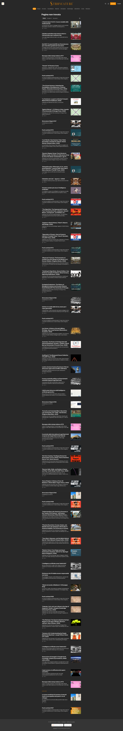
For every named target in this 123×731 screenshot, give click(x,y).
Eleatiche (57, 8)
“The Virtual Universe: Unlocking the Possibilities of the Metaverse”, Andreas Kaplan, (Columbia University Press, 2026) (54, 87)
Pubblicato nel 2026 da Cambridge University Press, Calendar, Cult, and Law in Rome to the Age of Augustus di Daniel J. (55, 612)
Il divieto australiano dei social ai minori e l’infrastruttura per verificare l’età (54, 34)
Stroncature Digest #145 (49, 402)
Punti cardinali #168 (48, 596)
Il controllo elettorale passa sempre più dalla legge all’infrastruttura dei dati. (53, 438)
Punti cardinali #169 (48, 501)
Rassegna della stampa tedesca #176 (53, 424)
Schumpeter (63, 8)
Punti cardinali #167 (48, 708)
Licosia (82, 8)
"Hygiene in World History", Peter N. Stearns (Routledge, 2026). (55, 223)
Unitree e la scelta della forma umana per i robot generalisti (54, 307)
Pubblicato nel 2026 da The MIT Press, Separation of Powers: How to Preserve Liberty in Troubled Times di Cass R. (55, 240)
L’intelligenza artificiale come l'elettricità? (54, 563)
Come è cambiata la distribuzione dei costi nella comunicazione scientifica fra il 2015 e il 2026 (52, 674)
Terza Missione (51, 8)
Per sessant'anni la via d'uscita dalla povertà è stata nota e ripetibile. (54, 700)
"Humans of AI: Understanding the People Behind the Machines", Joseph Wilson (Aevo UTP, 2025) (55, 635)
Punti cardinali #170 (48, 446)
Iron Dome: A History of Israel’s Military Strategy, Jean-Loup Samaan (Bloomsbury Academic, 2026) (54, 330)
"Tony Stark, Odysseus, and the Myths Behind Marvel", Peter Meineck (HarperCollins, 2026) (55, 539)
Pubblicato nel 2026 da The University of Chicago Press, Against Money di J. (54, 113)
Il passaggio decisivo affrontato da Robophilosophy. (53, 171)
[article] (61, 26)
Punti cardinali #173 (48, 199)
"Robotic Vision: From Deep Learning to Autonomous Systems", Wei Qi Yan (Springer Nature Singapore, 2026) (55, 551)
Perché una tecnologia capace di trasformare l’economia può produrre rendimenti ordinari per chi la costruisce (55, 649)
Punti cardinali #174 (48, 130)
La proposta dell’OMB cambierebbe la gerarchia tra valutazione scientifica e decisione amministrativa (53, 382)
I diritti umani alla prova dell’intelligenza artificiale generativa (53, 391)
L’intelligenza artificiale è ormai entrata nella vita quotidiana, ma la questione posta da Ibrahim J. (55, 347)
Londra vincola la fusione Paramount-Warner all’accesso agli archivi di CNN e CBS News (55, 367)
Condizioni (63, 721)
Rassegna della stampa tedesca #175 (53, 682)
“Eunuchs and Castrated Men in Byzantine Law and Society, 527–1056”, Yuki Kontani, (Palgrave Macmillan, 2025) (54, 412)
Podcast (38, 8)
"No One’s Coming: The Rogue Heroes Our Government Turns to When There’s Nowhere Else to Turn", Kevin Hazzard (55, 457)
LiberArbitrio (77, 8)
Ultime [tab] (44, 18)
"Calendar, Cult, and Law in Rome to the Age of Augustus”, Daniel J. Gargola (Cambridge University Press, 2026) (55, 608)
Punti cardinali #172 (48, 248)
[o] (76, 587)
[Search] (105, 3)
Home (34, 8)
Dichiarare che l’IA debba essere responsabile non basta (55, 574)
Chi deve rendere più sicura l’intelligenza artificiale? (54, 188)
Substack (55, 728)
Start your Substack (58, 725)
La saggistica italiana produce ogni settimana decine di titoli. (55, 180)
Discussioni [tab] (55, 18)
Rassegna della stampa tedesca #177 (53, 56)
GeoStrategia (70, 8)
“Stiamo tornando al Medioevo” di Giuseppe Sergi (55, 585)
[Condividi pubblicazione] (108, 3)
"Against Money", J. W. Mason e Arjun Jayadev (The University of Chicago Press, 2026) (55, 110)
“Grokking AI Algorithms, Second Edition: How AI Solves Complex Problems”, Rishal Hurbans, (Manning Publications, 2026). (55, 272)
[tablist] (50, 18)
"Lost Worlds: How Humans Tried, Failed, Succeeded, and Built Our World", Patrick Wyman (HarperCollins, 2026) (54, 141)
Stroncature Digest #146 (49, 298)
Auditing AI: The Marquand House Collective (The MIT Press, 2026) (55, 356)
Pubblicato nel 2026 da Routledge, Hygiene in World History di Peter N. (55, 226)
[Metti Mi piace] (43, 30)
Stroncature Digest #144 (49, 492)
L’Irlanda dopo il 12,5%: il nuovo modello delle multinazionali (55, 22)
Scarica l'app (68, 725)
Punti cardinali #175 (48, 75)
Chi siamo (44, 8)
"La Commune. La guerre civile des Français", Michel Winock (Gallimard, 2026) (55, 99)
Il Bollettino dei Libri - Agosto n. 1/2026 (53, 179)
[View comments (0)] (52, 184)
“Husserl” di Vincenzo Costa (50, 65)
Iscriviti (113, 3)
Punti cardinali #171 (47, 318)
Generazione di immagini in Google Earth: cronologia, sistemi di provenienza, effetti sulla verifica (54, 658)
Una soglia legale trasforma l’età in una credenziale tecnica (55, 37)
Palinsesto (88, 8)
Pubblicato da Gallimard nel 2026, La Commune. (52, 102)
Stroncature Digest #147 (49, 121)
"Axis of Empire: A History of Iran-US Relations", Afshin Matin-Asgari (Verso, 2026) (55, 481)
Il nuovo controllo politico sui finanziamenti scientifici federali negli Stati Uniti (54, 379)
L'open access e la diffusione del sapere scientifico (53, 671)
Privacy (59, 721)
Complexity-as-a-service (47, 123)
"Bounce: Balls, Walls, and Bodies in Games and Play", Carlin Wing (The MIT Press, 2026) (55, 470)
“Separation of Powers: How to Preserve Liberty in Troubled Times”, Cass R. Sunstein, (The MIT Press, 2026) (55, 236)
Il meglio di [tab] (49, 18)
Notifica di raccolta (71, 721)
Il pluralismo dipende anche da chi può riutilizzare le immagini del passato (53, 371)
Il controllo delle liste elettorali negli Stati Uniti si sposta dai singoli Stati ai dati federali (55, 435)
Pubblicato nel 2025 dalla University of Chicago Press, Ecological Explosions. (54, 290)
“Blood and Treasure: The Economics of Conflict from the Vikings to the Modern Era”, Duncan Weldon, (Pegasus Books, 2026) (55, 259)
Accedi (119, 3)
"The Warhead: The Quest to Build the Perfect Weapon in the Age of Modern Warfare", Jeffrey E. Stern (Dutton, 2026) (55, 621)
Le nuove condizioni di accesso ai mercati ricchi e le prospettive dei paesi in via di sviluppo (54, 696)
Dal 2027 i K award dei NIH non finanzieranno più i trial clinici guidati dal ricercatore (55, 44)
